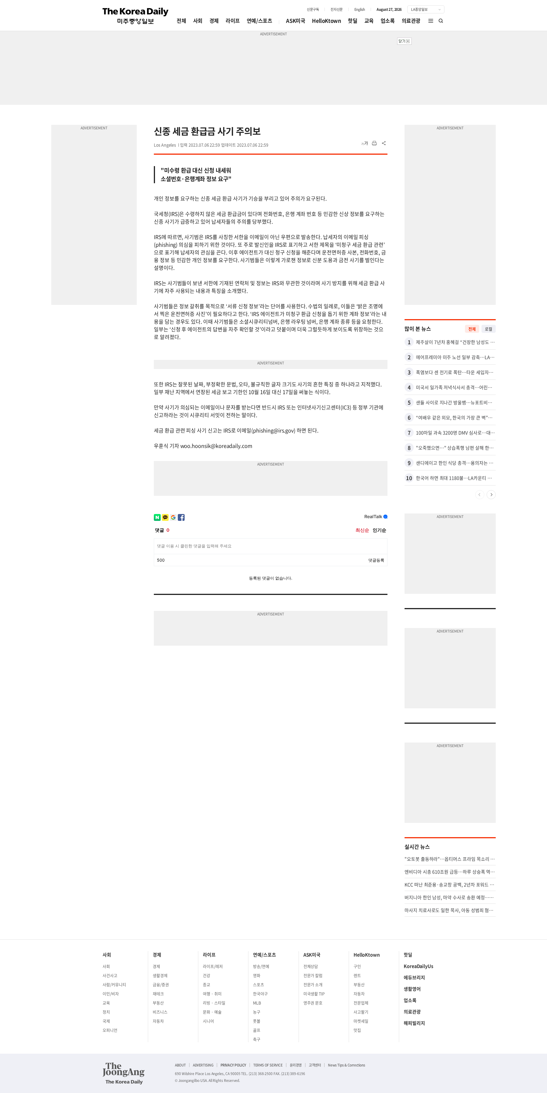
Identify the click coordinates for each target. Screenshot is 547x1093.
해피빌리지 (414, 1022)
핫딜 (352, 21)
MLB (257, 1003)
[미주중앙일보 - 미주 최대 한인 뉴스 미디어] (136, 16)
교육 (369, 21)
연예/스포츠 (259, 21)
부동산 (158, 1003)
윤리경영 (296, 1065)
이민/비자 (111, 993)
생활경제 (160, 975)
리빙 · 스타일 (214, 1003)
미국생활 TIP (314, 993)
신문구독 (313, 9)
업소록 (388, 21)
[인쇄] (374, 143)
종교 (206, 984)
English (359, 9)
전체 (181, 21)
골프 (256, 1030)
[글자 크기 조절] (364, 143)
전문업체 (361, 1003)
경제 (214, 21)
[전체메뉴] (430, 20)
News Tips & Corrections (346, 1065)
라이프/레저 (213, 966)
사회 (198, 21)
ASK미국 (295, 21)
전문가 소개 (313, 984)
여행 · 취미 (212, 993)
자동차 (158, 1021)
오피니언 (110, 1030)
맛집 (357, 1030)
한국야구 (260, 993)
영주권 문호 (313, 1003)
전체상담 (310, 966)
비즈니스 (160, 1012)
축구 (256, 1039)
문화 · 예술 (212, 1012)
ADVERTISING (203, 1065)
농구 (256, 1012)
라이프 (233, 21)
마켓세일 (361, 1021)
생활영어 (412, 988)
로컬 (488, 329)
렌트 (357, 975)
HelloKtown (326, 21)
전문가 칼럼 (313, 975)
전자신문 (336, 9)
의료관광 (411, 21)
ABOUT (180, 1065)
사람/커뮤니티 (114, 984)
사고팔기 (361, 1012)
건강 (206, 975)
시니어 (208, 1021)
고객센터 (315, 1065)
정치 (106, 1012)
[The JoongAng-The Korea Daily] (124, 1073)
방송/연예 (261, 966)
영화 (256, 975)
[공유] (384, 143)
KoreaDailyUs (418, 966)
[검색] (441, 20)
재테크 (158, 993)
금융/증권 (161, 984)
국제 (106, 1021)
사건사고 (110, 975)
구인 (357, 966)
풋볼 (256, 1021)
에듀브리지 (414, 977)
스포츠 (258, 984)
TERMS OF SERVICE (268, 1065)
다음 (491, 494)
